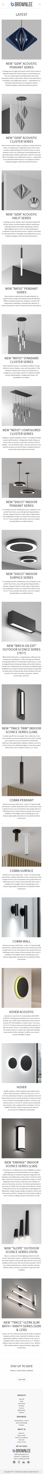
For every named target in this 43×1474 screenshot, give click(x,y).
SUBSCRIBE (21, 1379)
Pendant (21, 1406)
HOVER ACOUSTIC (21, 1012)
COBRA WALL (21, 941)
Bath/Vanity (21, 1410)
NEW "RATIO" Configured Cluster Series (21, 432)
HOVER (21, 1087)
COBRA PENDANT (21, 800)
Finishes (21, 1425)
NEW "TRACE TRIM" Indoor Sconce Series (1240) (21, 730)
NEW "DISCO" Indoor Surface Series (21, 576)
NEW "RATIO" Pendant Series (21, 290)
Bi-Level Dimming (21, 1423)
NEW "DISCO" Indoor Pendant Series (21, 504)
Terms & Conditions (21, 1438)
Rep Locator (22, 1435)
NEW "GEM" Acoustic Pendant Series (21, 65)
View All (21, 1399)
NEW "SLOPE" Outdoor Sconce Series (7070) (21, 1250)
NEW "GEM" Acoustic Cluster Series (21, 139)
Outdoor (21, 1412)
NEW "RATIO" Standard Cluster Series (22, 360)
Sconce (21, 1408)
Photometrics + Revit (21, 1421)
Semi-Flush (21, 1404)
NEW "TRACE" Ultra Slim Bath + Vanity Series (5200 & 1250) (21, 1326)
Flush (21, 1401)
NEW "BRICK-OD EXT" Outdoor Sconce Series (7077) (21, 649)
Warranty (21, 1440)
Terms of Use (21, 1442)
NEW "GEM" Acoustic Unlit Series (21, 216)
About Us (21, 1433)
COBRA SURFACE (21, 871)
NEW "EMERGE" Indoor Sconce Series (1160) (21, 1164)
